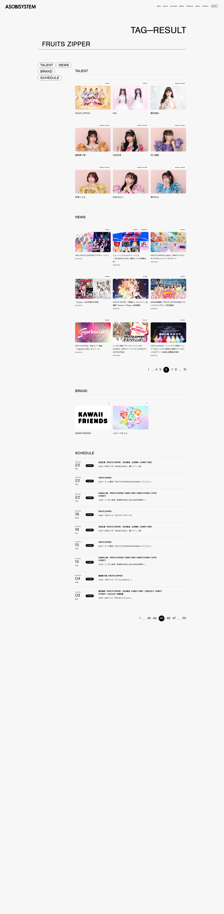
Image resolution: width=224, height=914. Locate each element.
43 (149, 618)
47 (174, 618)
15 (185, 369)
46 (168, 618)
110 (184, 618)
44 (155, 618)
